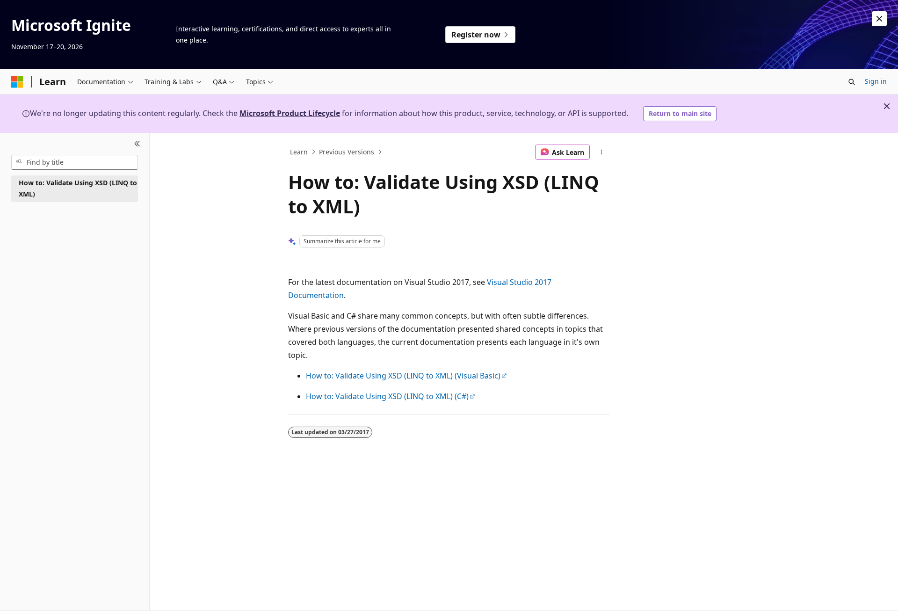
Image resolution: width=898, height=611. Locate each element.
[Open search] (851, 81)
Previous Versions (346, 151)
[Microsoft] (17, 82)
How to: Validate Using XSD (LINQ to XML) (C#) (387, 396)
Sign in (876, 81)
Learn (299, 151)
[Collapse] (137, 144)
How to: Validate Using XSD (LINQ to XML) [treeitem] (78, 188)
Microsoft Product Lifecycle (289, 113)
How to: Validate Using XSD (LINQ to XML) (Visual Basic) (403, 376)
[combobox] (74, 162)
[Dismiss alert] (879, 18)
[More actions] (602, 152)
